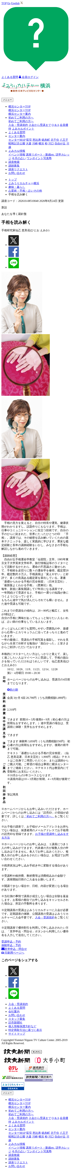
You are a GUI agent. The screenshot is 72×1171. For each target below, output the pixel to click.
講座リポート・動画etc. (40, 154)
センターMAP (17, 139)
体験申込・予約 (11, 945)
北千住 (55, 139)
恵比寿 (37, 139)
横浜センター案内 (19, 113)
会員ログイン (30, 77)
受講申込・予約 (11, 941)
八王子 (64, 139)
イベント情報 (16, 154)
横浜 (41, 143)
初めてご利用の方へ (21, 121)
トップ (12, 179)
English (15, 3)
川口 (51, 143)
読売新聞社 (15, 1022)
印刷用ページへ (14, 952)
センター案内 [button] (16, 136)
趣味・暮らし (16, 186)
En (8, 3)
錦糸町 (46, 139)
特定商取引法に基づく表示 (25, 1030)
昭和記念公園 (16, 143)
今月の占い (19, 158)
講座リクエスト (18, 169)
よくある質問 (16, 132)
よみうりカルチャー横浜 (23, 183)
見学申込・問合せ (16, 948)
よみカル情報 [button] (16, 150)
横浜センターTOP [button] (19, 106)
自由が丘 (60, 143)
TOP (4, 3)
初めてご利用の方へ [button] (21, 117)
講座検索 (14, 161)
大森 (28, 143)
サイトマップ (16, 1033)
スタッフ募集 (16, 1018)
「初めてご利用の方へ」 (39, 816)
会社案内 (14, 1011)
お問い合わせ (16, 173)
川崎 (35, 143)
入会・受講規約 (18, 124)
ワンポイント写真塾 (39, 158)
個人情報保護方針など (22, 1026)
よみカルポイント (23, 128)
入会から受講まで (40, 124)
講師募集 (14, 165)
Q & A (55, 124)
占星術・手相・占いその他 (25, 190)
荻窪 (29, 139)
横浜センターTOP (19, 110)
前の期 (14, 689)
